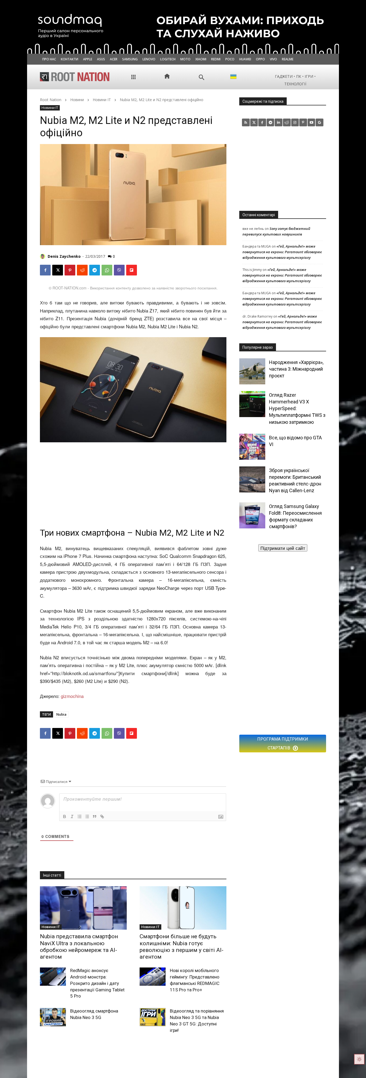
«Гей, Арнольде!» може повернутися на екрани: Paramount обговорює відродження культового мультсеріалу (282, 252)
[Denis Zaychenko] (43, 256)
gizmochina (72, 696)
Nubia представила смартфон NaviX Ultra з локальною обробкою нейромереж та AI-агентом (79, 946)
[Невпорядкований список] (87, 816)
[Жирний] (64, 816)
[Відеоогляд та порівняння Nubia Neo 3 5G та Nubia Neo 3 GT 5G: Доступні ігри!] (153, 1017)
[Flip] (131, 270)
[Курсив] (72, 816)
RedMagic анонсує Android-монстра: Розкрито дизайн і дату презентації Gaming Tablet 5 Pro (97, 983)
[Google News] (319, 122)
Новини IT (102, 99)
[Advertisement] (133, 482)
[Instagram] (295, 122)
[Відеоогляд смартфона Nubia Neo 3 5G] (53, 1017)
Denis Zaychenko (64, 256)
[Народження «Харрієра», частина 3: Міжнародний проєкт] (252, 371)
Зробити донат (282, 547)
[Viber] (119, 270)
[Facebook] (45, 270)
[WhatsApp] (107, 270)
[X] (57, 270)
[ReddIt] (82, 270)
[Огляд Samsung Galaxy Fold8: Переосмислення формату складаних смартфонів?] (252, 515)
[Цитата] (94, 816)
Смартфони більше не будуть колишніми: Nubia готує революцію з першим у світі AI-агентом (181, 946)
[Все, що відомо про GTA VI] (252, 447)
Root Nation (50, 99)
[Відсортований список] (79, 816)
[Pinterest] (70, 270)
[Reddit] (287, 122)
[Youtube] (311, 122)
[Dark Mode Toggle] (359, 1059)
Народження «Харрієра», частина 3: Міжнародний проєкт (296, 368)
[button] (201, 77)
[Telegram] (94, 270)
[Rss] (246, 122)
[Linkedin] (278, 122)
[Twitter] (254, 122)
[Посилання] (102, 816)
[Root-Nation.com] (75, 76)
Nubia (61, 714)
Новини (77, 99)
